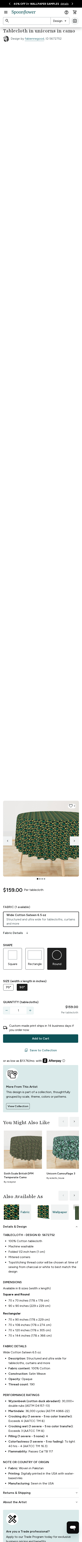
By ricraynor (10, 1182)
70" (8, 987)
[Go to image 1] (37, 879)
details (64, 3)
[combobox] (60, 21)
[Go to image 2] (40, 879)
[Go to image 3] (42, 879)
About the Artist (40, 1502)
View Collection (18, 1106)
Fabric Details (16, 933)
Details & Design (40, 1227)
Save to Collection (40, 1050)
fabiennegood (34, 38)
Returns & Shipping (40, 1493)
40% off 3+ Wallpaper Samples (36, 4)
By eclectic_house (55, 1178)
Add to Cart (40, 1038)
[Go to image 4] (44, 879)
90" (22, 987)
